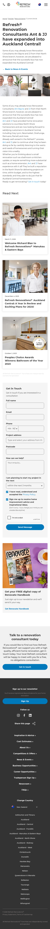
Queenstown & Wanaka (25, 875)
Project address (13, 435)
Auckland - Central (25, 824)
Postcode (10, 447)
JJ (30, 109)
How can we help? (15, 458)
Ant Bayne (19, 109)
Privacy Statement (9, 914)
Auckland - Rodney (25, 843)
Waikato (25, 889)
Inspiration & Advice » (25, 735)
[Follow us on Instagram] (19, 715)
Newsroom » (25, 784)
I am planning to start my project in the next (23, 479)
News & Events (20, 19)
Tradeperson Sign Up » (25, 778)
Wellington (25, 899)
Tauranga (25, 885)
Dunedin (25, 857)
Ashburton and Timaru (25, 815)
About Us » (25, 747)
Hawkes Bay (25, 861)
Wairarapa (25, 894)
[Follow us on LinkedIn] (31, 715)
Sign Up (25, 701)
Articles (11, 19)
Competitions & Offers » (25, 753)
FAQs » (25, 790)
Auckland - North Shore (25, 838)
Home (5, 19)
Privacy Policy (29, 494)
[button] (39, 4)
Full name (11, 401)
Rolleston (25, 880)
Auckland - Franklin (25, 829)
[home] (24, 5)
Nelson (25, 871)
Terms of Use (21, 914)
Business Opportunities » (25, 766)
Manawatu (25, 866)
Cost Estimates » (25, 741)
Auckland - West (25, 847)
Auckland (25, 820)
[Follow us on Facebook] (25, 715)
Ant (4, 121)
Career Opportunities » (25, 772)
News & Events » (25, 760)
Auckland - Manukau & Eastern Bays (25, 834)
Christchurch (25, 852)
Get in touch (34, 182)
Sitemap (29, 914)
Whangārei (25, 903)
